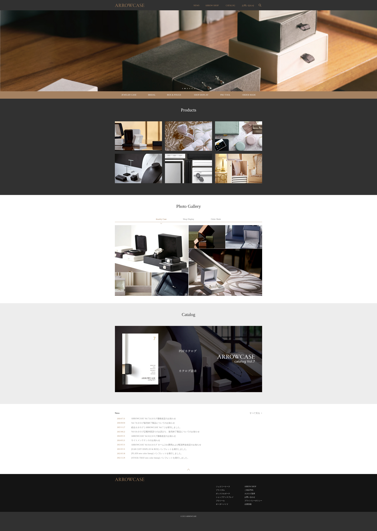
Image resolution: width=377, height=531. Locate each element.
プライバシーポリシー (253, 501)
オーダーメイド (216, 219)
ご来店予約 (248, 490)
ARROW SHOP (212, 5)
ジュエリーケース (161, 219)
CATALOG (230, 5)
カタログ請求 (249, 494)
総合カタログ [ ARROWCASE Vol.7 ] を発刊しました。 (156, 427)
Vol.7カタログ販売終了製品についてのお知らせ (153, 423)
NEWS (196, 5)
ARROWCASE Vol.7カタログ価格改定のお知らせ (153, 418)
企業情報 (248, 504)
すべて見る (255, 413)
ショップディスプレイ (188, 219)
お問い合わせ (248, 5)
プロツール (220, 501)
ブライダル (220, 490)
